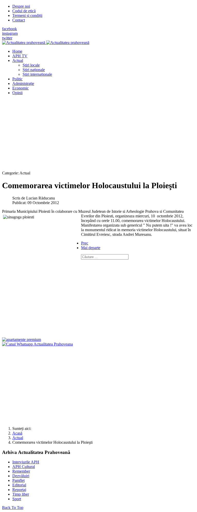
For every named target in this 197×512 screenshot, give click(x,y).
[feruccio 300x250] (21, 339)
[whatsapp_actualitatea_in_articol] (37, 344)
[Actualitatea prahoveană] (45, 42)
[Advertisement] (98, 135)
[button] (17, 60)
